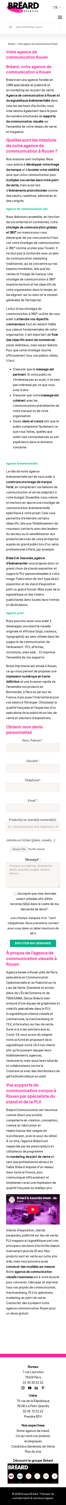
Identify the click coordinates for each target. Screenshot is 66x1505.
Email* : (33, 801)
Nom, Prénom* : (33, 741)
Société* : (33, 761)
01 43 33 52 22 (33, 1383)
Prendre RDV (33, 1417)
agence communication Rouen (27, 1308)
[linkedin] (36, 1387)
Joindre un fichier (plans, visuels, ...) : (31, 840)
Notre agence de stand (33, 1431)
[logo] (23, 7)
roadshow (29, 196)
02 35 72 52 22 (33, 1411)
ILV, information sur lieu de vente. (31, 1024)
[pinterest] (43, 1387)
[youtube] (29, 1387)
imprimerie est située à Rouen (35, 666)
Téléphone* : (33, 780)
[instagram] (23, 1387)
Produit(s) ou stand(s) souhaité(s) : (33, 820)
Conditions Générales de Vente (33, 1447)
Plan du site (33, 1452)
